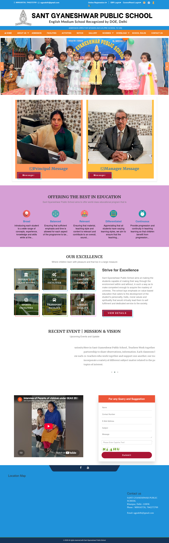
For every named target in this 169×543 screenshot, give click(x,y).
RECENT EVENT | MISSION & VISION (84, 331)
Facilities (51, 33)
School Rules (139, 33)
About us (21, 33)
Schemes (106, 33)
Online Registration (96, 2)
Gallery (93, 33)
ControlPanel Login (131, 2)
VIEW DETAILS (117, 313)
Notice (80, 33)
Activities (66, 33)
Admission (36, 33)
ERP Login (115, 2)
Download (121, 33)
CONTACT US (157, 33)
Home (9, 33)
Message (28, 175)
